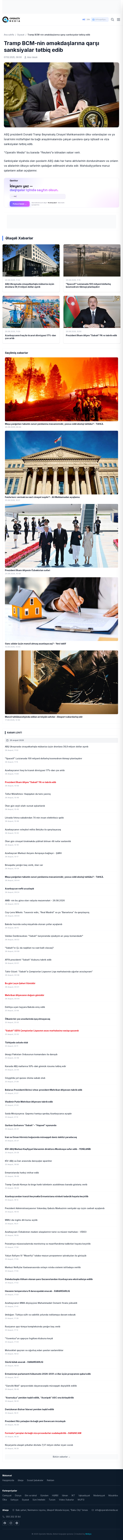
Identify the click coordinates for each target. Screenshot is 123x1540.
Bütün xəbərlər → (61, 1456)
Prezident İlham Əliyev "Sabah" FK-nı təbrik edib (91, 335)
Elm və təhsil (31, 1495)
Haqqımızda (8, 1480)
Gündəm (44, 1495)
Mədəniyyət (99, 1495)
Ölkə (4, 1499)
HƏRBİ (55, 1495)
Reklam (50, 1480)
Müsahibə (113, 1495)
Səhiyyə (14, 1499)
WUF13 (81, 1499)
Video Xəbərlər (66, 1499)
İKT (73, 1495)
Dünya (18, 1495)
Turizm (52, 1499)
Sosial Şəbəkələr (35, 1480)
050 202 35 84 (13, 1516)
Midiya (88, 1534)
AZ (83, 19)
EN (88, 19)
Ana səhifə (9, 34)
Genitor (61, 192)
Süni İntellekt (39, 1499)
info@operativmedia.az (106, 1510)
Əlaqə (20, 1480)
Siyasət (20, 34)
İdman (65, 1495)
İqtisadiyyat (84, 1495)
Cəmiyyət (6, 1495)
